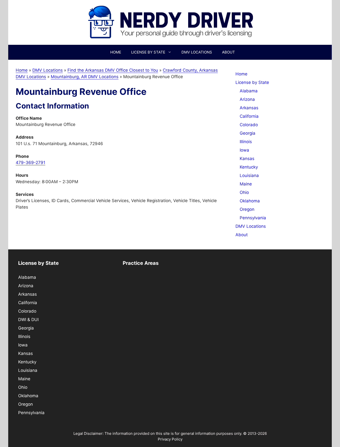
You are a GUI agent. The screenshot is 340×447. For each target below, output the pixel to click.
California (249, 116)
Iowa (244, 150)
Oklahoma (250, 200)
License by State (148, 52)
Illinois (246, 141)
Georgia (247, 133)
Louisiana (249, 175)
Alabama (249, 90)
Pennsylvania (253, 217)
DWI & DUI (28, 319)
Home (115, 52)
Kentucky (249, 167)
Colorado (249, 124)
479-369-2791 (30, 162)
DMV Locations (196, 52)
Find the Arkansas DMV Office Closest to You (112, 70)
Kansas (247, 158)
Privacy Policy (170, 439)
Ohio (244, 192)
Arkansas (249, 107)
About (228, 52)
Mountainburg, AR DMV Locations (84, 76)
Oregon (247, 209)
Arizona (247, 99)
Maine (246, 183)
